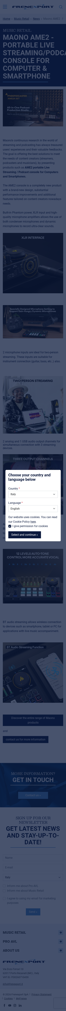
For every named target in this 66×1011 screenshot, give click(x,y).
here (33, 521)
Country (13, 488)
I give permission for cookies (30, 526)
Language (14, 503)
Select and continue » (24, 534)
